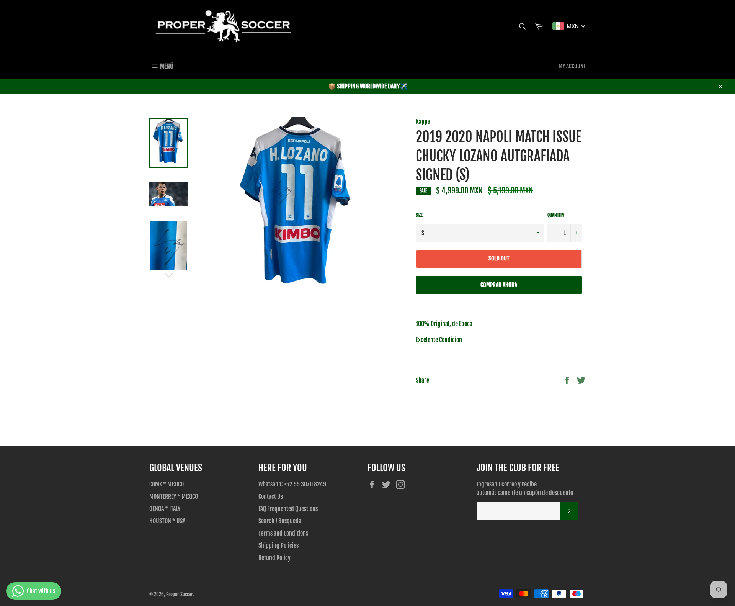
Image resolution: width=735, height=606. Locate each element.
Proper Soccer (179, 594)
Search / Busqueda (279, 521)
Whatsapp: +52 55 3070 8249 (292, 484)
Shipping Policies (278, 545)
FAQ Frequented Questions (288, 509)
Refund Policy (274, 558)
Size (419, 215)
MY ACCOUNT (572, 66)
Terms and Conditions (283, 533)
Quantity (555, 215)
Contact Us (270, 496)
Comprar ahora (498, 284)
